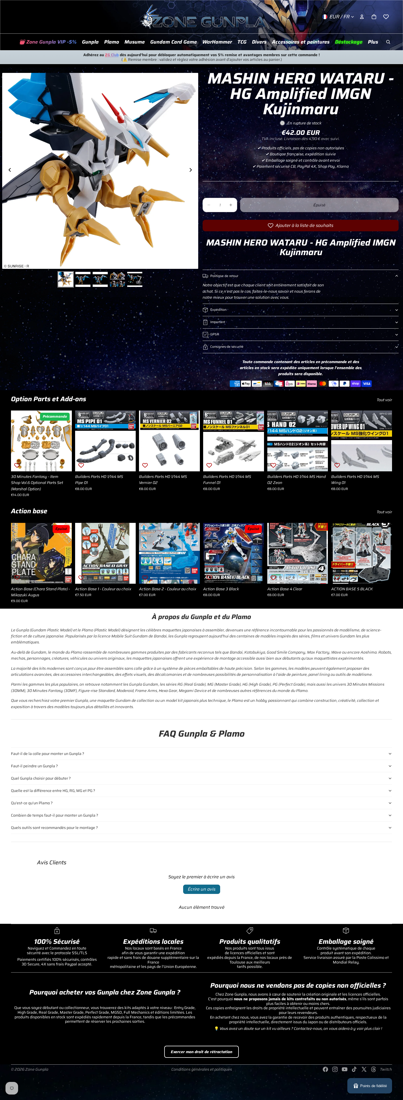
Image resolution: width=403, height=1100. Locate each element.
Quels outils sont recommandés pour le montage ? (54, 828)
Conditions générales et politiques (201, 1069)
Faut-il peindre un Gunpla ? (34, 766)
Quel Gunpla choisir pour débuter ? (41, 778)
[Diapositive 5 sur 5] (134, 279)
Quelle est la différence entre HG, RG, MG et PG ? (53, 791)
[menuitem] (373, 41)
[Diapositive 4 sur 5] (117, 279)
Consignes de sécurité (226, 346)
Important (217, 321)
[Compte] (362, 17)
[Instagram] (335, 1069)
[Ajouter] (63, 463)
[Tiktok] (354, 1069)
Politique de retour (224, 275)
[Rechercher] (388, 42)
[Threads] (373, 1069)
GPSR (214, 334)
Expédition (218, 309)
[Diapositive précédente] (8, 171)
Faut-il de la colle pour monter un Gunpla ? (47, 754)
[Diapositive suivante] (192, 171)
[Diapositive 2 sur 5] (82, 279)
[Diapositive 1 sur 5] (65, 279)
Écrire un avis (201, 889)
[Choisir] (127, 575)
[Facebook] (325, 1069)
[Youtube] (344, 1069)
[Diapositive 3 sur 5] (100, 279)
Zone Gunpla (36, 1069)
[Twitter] (364, 1069)
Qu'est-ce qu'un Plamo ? (32, 803)
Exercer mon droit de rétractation (201, 1052)
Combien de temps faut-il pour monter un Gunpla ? (54, 815)
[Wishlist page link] (386, 16)
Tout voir (384, 400)
